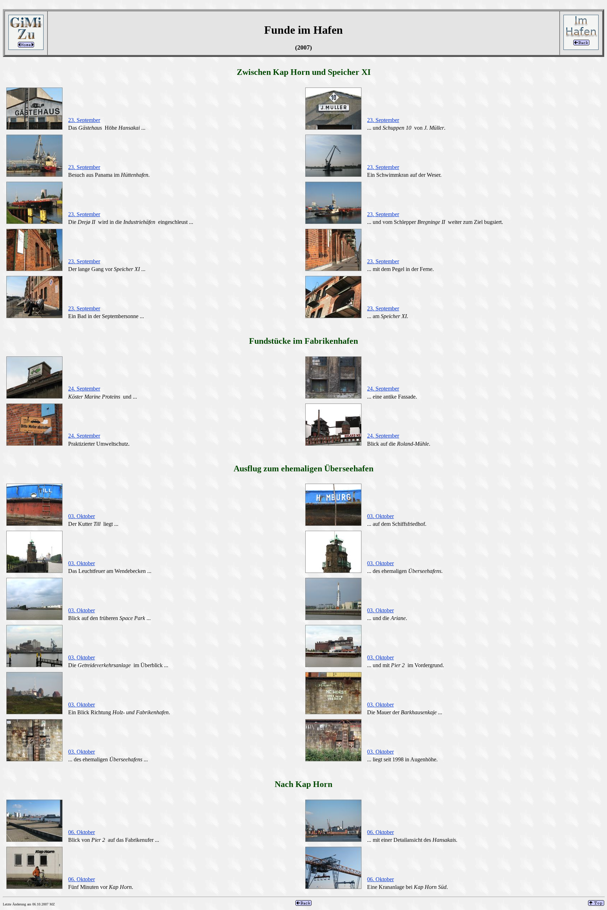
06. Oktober (81, 832)
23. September (84, 120)
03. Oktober (81, 516)
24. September (84, 389)
